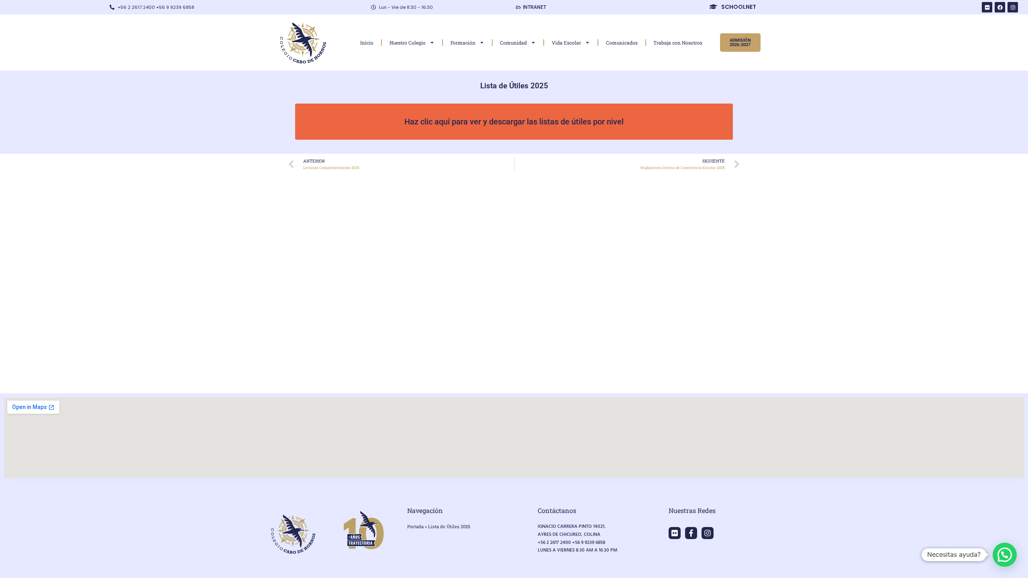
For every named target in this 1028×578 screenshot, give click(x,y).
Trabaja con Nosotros (677, 42)
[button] (1005, 555)
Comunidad (513, 42)
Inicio (366, 42)
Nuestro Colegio (408, 42)
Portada (415, 526)
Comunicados (622, 42)
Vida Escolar (566, 42)
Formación (463, 42)
